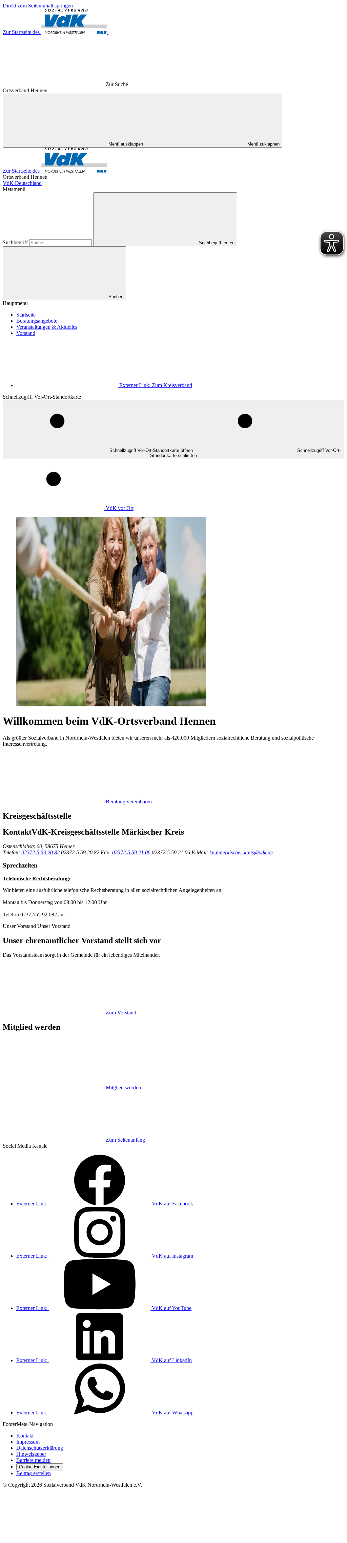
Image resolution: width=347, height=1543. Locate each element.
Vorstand (25, 333)
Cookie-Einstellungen (39, 1466)
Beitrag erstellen (33, 1473)
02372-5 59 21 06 (131, 852)
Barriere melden (33, 1460)
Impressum (28, 1442)
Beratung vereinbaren (129, 801)
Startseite (26, 315)
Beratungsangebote (36, 321)
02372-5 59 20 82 (40, 852)
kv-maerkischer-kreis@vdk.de (241, 852)
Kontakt (25, 1436)
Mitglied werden (123, 1087)
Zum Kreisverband (155, 385)
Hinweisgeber (31, 1454)
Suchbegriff (16, 242)
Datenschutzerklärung (39, 1448)
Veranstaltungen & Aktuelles (46, 327)
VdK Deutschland (22, 183)
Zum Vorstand (121, 1012)
